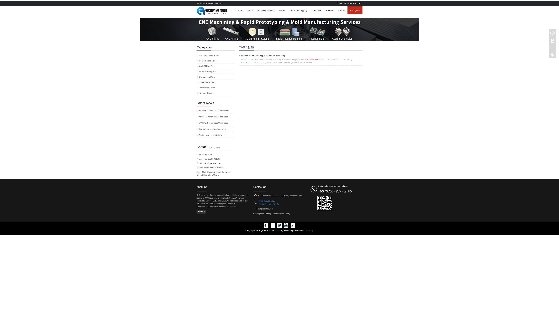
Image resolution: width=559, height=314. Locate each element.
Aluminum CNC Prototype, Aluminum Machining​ (263, 55)
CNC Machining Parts (209, 55)
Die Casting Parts (207, 77)
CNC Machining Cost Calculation (213, 123)
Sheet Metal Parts (207, 82)
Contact (341, 10)
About (250, 10)
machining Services (266, 10)
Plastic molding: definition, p (211, 135)
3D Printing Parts (207, 87)
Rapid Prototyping (299, 10)
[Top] (552, 55)
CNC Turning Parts (207, 61)
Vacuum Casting (206, 93)
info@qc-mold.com (352, 3)
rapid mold (316, 10)
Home (240, 10)
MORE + (201, 211)
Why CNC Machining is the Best (213, 117)
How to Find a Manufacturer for (212, 129)
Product (282, 10)
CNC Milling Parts (207, 66)
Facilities (330, 10)
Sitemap (309, 230)
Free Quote (355, 10)
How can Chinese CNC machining (214, 110)
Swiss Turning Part (207, 71)
